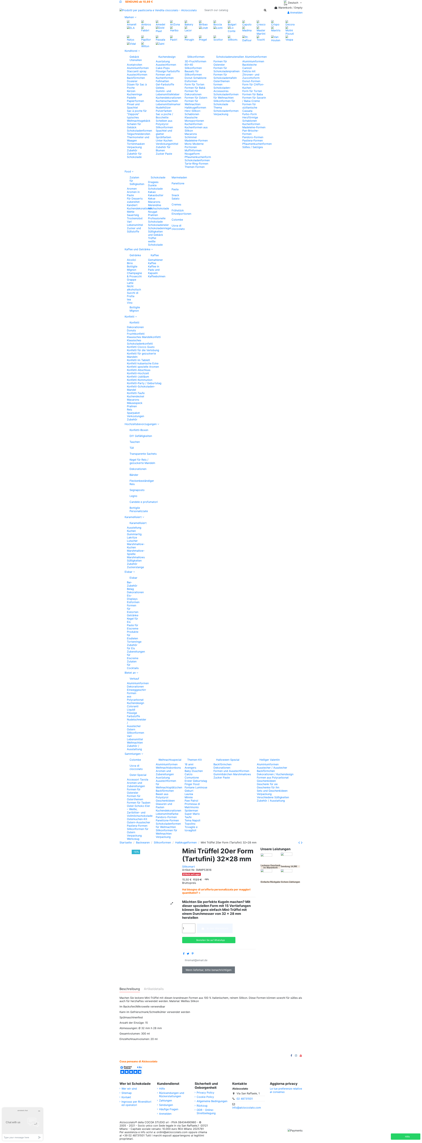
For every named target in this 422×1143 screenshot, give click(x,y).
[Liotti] (218, 27)
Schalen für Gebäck (134, 125)
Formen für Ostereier (220, 63)
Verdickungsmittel (167, 143)
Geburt (189, 790)
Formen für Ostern (196, 97)
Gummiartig (134, 534)
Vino (130, 302)
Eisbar (133, 577)
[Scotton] (218, 38)
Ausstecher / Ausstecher (272, 767)
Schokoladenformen (139, 130)
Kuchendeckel (135, 396)
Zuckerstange (135, 567)
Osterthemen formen (221, 82)
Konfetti (134, 322)
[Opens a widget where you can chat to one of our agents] (22, 1124)
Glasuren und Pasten (164, 805)
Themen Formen (195, 166)
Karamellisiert (135, 523)
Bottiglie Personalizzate (139, 509)
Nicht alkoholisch (134, 288)
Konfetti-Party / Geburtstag (144, 383)
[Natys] (131, 38)
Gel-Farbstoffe (165, 84)
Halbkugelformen (195, 107)
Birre (130, 263)
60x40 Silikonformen (193, 66)
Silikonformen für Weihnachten (166, 832)
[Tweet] (188, 953)
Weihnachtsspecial (169, 759)
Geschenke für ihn (268, 787)
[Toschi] (261, 38)
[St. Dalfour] (247, 38)
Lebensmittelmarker (168, 104)
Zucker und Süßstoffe (134, 230)
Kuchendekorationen (168, 97)
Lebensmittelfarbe (167, 813)
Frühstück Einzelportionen (178, 212)
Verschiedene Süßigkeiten (273, 797)
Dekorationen (135, 327)
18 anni (189, 764)
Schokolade (157, 177)
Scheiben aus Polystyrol (164, 122)
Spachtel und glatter (164, 132)
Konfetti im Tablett (138, 360)
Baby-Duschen (194, 771)
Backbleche (249, 64)
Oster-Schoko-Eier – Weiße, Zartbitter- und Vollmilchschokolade (139, 810)
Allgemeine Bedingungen (212, 1101)
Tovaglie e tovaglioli (191, 828)
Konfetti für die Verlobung (143, 350)
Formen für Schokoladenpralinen (226, 69)
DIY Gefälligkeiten (141, 436)
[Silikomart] (232, 38)
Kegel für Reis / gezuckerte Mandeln (142, 461)
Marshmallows (136, 557)
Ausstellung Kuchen (134, 529)
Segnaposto (137, 490)
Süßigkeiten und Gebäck (155, 233)
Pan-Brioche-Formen (250, 132)
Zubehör (132, 150)
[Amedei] (160, 22)
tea (129, 299)
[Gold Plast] (160, 29)
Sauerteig (133, 215)
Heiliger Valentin (269, 759)
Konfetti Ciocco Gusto (141, 347)
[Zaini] (160, 43)
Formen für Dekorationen (193, 92)
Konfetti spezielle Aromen (143, 366)
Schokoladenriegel (159, 228)
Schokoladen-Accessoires (222, 89)
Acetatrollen (134, 64)
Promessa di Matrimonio (192, 805)
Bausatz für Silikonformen (193, 73)
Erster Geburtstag (196, 780)
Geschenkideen (165, 800)
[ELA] (131, 27)
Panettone (178, 183)
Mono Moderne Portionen (194, 145)
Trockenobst (135, 218)
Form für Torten (194, 84)
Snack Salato (176, 197)
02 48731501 (245, 1098)
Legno (133, 496)
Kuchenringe (134, 94)
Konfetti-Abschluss (138, 370)
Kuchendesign (167, 56)
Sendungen (166, 1105)
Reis (129, 409)
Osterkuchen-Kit (137, 819)
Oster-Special (138, 775)
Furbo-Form (249, 114)
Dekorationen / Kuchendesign (275, 774)
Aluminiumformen (138, 68)
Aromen (132, 188)
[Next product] (301, 842)
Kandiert (132, 205)
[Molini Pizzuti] (290, 30)
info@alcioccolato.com (246, 1107)
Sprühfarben (163, 137)
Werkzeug (133, 838)
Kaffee (155, 255)
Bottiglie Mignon (132, 268)
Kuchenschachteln (167, 101)
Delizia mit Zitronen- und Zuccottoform (251, 74)
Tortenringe (134, 641)
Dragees (153, 182)
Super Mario (192, 813)
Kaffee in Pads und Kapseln (154, 270)
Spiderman (191, 810)
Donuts (131, 330)
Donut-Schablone (195, 77)
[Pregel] (203, 38)
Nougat (152, 211)
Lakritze (132, 537)
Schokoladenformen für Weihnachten (226, 96)
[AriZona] (175, 22)
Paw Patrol (191, 800)
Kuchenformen (193, 124)
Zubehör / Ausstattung (134, 747)
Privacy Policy (205, 1092)
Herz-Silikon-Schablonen (193, 112)
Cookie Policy (205, 1096)
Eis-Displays (132, 597)
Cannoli (247, 68)
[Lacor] (189, 28)
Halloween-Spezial (227, 759)
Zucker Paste (164, 153)
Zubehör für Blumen (163, 148)
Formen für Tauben (138, 802)
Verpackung (134, 147)
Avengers (190, 767)
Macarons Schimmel (191, 135)
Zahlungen (165, 1100)
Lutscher (132, 540)
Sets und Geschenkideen (272, 790)
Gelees (160, 87)
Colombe (177, 219)
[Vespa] (290, 38)
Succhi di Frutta (132, 294)
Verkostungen (135, 416)
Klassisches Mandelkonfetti (144, 337)
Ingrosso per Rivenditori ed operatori (136, 1103)
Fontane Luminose (196, 787)
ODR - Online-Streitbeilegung (206, 1111)
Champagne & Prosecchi (134, 274)
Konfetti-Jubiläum (138, 376)
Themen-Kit (194, 759)
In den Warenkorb (217, 928)
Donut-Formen (251, 81)
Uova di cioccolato (178, 227)
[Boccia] (218, 22)
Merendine (154, 205)
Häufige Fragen (168, 1109)
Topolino (190, 823)
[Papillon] (146, 38)
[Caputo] (247, 22)
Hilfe (162, 1088)
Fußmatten (162, 81)
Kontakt (126, 1097)
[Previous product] (299, 842)
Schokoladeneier (158, 225)
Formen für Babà (195, 87)
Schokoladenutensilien (226, 56)
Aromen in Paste (133, 193)
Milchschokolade (158, 208)
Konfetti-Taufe (136, 393)
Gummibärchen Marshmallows (232, 774)
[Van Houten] (276, 38)
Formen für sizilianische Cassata (249, 107)
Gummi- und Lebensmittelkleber (168, 92)
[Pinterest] (193, 953)
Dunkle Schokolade (155, 187)
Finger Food (192, 784)
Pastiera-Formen (252, 140)
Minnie (189, 797)
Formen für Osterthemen (135, 797)
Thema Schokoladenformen (226, 109)
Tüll (132, 447)
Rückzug (202, 1105)
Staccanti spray (136, 71)
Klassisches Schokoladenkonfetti (140, 342)
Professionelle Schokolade (157, 220)
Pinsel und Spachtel (133, 106)
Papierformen (135, 101)
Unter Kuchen (164, 140)
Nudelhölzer (163, 107)
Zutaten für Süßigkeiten (136, 181)
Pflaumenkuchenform (198, 157)
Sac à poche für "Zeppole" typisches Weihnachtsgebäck (138, 115)
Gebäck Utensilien (136, 58)
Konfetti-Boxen (139, 430)
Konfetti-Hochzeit (138, 373)
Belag (130, 589)
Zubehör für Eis (132, 646)
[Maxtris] (276, 28)
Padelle (131, 97)
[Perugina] (189, 38)
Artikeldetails (154, 989)
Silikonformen (164, 127)
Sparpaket (133, 412)
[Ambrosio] (146, 22)
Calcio (189, 774)
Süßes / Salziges (252, 147)
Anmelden (165, 1113)
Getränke (135, 255)
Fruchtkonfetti (136, 333)
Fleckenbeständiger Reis (142, 482)
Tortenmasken (136, 143)
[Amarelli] (131, 22)
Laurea (189, 794)
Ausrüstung (163, 61)
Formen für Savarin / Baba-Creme (254, 99)
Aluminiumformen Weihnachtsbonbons (168, 766)
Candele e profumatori (144, 501)
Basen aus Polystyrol (162, 795)
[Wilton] (146, 44)
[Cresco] (261, 22)
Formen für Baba (252, 94)
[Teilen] (183, 953)
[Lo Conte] (232, 29)
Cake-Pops (163, 68)
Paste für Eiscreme (132, 627)
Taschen (135, 441)
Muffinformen (193, 150)
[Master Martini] (261, 30)
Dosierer (132, 81)
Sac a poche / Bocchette (164, 115)
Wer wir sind (129, 1088)
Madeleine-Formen (196, 140)
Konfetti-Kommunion (139, 379)
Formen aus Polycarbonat (273, 777)
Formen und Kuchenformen (165, 76)
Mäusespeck (134, 403)
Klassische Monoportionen (194, 119)
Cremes (176, 204)
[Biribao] (203, 22)
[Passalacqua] (160, 38)
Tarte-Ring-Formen (196, 163)
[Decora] (290, 22)
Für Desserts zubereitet (135, 200)
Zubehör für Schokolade (134, 155)
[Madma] (247, 28)
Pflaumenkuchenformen (257, 143)
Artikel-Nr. (188, 869)
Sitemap (126, 1093)
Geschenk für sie (267, 784)
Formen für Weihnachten (192, 102)
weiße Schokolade (155, 243)
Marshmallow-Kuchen (136, 545)
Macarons (154, 201)
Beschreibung (130, 989)
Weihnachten (135, 742)
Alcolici (131, 259)
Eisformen (191, 81)
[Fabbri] (146, 28)
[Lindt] (203, 27)
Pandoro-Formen (252, 137)
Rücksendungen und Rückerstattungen (171, 1094)
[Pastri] (175, 38)
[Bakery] (189, 22)
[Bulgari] (232, 22)
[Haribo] (175, 28)
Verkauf (134, 678)
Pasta (175, 189)
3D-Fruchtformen (195, 61)
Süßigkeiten (134, 560)
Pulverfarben (164, 110)
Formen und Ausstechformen (231, 771)
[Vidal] (131, 43)
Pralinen (153, 215)
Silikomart (188, 866)
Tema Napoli (192, 820)
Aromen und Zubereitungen (136, 784)
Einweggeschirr (136, 689)
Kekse (151, 198)
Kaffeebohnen (156, 276)
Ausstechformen (137, 74)
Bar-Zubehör (132, 584)
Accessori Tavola (137, 779)
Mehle (130, 211)
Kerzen (131, 91)
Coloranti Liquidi (132, 708)
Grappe (131, 279)
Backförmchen (136, 77)
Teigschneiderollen (138, 134)
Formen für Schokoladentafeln (225, 76)
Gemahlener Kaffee (155, 261)
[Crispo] (276, 22)
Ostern (131, 729)
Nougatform (192, 153)
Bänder (134, 474)
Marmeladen (178, 177)
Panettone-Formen (167, 820)
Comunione (192, 777)
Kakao (152, 192)
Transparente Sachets (143, 453)
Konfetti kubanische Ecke (142, 363)
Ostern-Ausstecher (138, 822)
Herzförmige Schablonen (250, 119)
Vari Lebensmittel (135, 223)
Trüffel (152, 238)
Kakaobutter (155, 195)
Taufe (188, 817)
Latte (130, 283)
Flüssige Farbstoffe (168, 71)
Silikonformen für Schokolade (224, 102)
